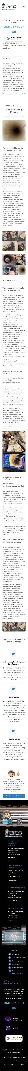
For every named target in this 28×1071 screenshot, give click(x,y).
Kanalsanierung (17, 964)
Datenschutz (16, 1065)
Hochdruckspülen (17, 968)
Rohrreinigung (16, 954)
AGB (22, 1065)
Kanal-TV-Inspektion (18, 957)
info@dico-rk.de (12, 857)
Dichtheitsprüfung (17, 961)
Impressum (7, 1065)
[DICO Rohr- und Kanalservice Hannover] (13, 829)
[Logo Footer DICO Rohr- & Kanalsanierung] (9, 4)
